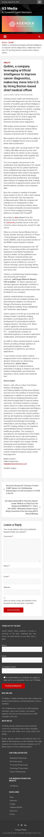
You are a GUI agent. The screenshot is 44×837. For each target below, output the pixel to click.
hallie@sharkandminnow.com (15, 464)
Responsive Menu (39, 2)
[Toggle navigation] (5, 36)
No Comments (27, 95)
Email (6, 576)
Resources (13, 811)
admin (17, 95)
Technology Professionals (19, 768)
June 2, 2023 (9, 95)
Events (12, 814)
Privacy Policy (20, 830)
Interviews (13, 800)
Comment (8, 536)
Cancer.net (10, 222)
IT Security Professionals (19, 765)
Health (7, 63)
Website (7, 587)
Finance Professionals (18, 772)
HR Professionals (16, 761)
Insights (12, 804)
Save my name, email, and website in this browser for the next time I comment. (20, 602)
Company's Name (9, 667)
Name (7, 566)
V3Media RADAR (16, 807)
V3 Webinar (14, 786)
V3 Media (9, 8)
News (12, 797)
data (16, 217)
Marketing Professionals (18, 758)
